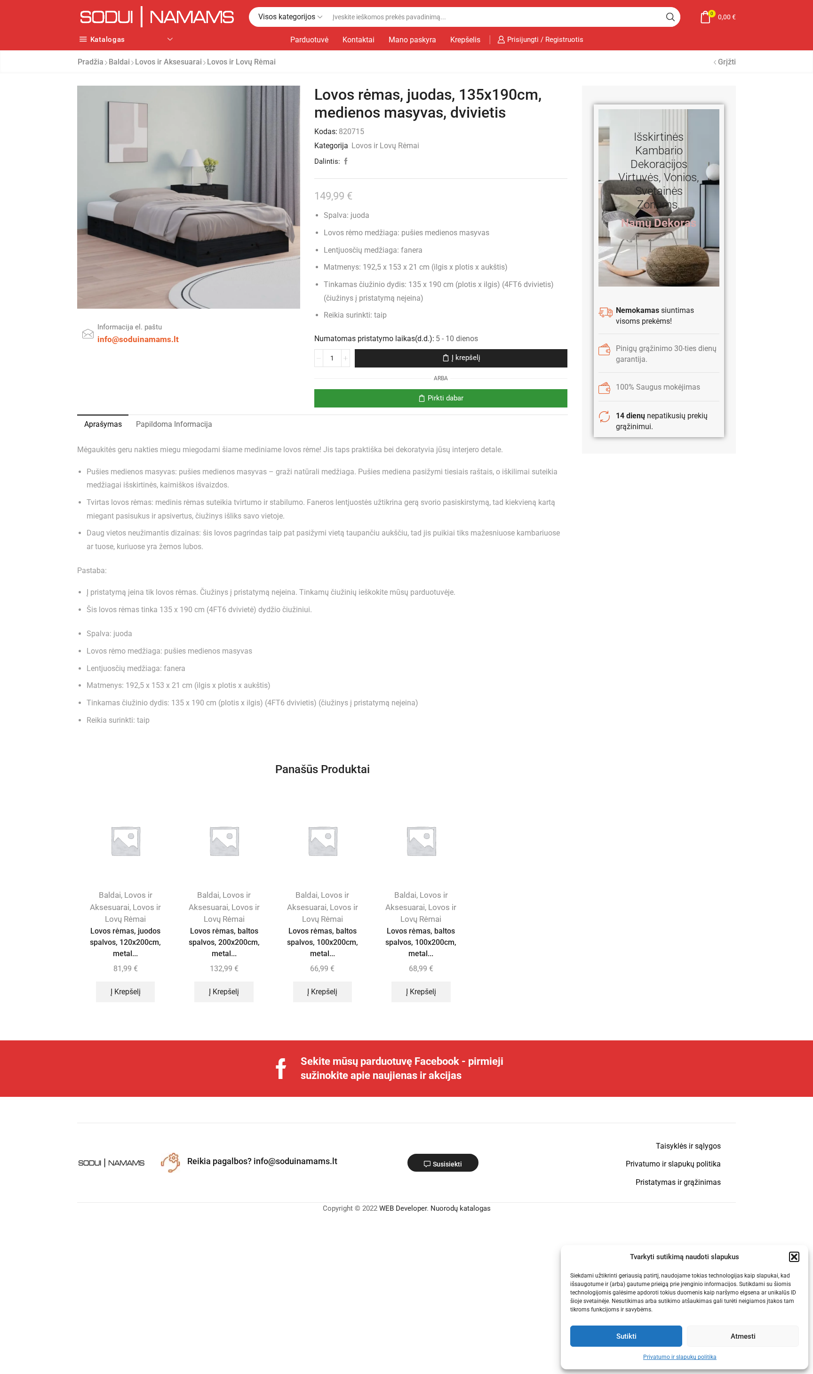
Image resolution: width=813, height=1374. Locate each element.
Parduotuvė (309, 39)
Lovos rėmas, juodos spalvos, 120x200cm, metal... (125, 942)
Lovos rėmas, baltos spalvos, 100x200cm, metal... (322, 942)
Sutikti (626, 1336)
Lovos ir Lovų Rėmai (241, 61)
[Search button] (670, 17)
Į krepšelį (466, 357)
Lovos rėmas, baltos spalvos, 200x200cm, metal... (224, 942)
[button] (794, 1257)
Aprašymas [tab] (103, 424)
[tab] (103, 424)
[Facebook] (281, 1068)
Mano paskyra (412, 39)
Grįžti (727, 61)
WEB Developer (403, 1208)
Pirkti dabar (445, 398)
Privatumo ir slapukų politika (680, 1357)
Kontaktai (359, 39)
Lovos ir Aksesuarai (168, 61)
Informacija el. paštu (129, 327)
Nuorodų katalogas (460, 1208)
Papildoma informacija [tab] (174, 424)
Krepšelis (465, 39)
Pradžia (91, 61)
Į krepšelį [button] (126, 991)
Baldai (119, 61)
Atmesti (743, 1336)
